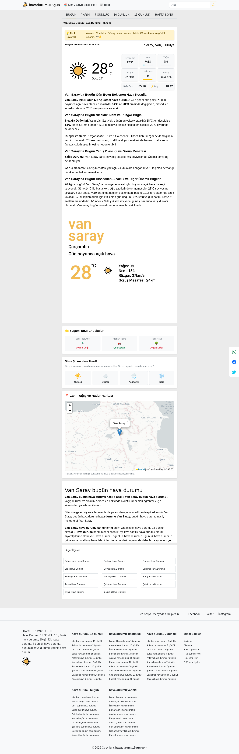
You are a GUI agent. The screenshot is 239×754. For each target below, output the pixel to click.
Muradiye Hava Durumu (115, 576)
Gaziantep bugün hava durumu (86, 731)
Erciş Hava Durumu (74, 569)
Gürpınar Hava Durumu (154, 569)
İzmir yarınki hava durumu (121, 706)
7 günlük (102, 14)
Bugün (71, 14)
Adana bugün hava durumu (85, 722)
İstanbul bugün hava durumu (85, 697)
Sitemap (188, 645)
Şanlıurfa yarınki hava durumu (123, 727)
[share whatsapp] (234, 352)
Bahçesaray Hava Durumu (77, 561)
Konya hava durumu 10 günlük (123, 662)
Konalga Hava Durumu (76, 576)
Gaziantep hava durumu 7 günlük (162, 675)
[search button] (213, 5)
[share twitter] (234, 372)
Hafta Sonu (164, 14)
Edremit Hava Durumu (153, 561)
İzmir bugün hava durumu (84, 706)
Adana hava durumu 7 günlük (161, 666)
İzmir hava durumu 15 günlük (85, 649)
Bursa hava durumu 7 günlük (160, 654)
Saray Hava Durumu (152, 576)
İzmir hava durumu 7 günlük (160, 649)
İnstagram (224, 614)
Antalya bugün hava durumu (85, 714)
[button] (119, 432)
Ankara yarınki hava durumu (122, 701)
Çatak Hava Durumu (152, 584)
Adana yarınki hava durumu (122, 722)
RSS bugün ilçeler (192, 654)
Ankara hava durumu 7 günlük (161, 645)
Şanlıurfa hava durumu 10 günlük (125, 670)
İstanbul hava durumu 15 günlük (87, 641)
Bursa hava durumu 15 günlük (86, 654)
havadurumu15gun (44, 5)
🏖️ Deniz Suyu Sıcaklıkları (80, 4)
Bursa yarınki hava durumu (122, 710)
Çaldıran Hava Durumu (115, 584)
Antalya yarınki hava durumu (122, 714)
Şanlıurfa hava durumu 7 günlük (162, 670)
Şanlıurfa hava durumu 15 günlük (87, 670)
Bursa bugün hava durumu (84, 710)
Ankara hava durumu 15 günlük (87, 645)
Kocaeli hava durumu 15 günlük (87, 679)
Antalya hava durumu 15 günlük (87, 658)
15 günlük (142, 14)
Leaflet (141, 469)
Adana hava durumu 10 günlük (124, 666)
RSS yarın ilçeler (192, 662)
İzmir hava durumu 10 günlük (123, 649)
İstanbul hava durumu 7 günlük (161, 641)
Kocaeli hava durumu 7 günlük (161, 679)
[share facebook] (234, 362)
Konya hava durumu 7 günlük (161, 662)
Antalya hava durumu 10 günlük (124, 658)
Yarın (85, 14)
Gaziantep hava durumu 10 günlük (125, 675)
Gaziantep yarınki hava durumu (124, 731)
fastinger (188, 641)
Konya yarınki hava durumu (122, 718)
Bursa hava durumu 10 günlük (123, 654)
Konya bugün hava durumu (85, 718)
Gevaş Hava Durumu (114, 569)
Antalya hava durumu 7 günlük (161, 658)
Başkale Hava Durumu (114, 561)
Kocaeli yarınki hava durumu (122, 735)
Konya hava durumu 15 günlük (86, 662)
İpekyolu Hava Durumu (115, 592)
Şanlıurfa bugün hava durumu (86, 727)
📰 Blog (105, 4)
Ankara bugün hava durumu (85, 701)
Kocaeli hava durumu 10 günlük (124, 679)
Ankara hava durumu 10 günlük (124, 645)
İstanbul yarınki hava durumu (123, 697)
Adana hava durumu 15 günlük (86, 666)
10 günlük (121, 14)
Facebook (194, 614)
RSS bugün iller (191, 649)
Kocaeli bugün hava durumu (85, 735)
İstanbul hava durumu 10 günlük (124, 641)
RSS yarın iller (191, 658)
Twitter (209, 614)
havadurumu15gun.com (131, 747)
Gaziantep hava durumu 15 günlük (88, 675)
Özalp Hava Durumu (74, 592)
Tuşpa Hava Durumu (75, 584)
